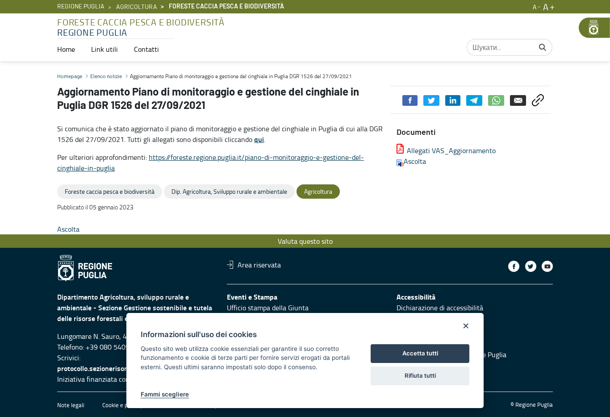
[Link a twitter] (530, 266)
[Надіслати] (542, 47)
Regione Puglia (80, 7)
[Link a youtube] (547, 266)
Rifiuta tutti (420, 375)
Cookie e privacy (122, 405)
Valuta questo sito (305, 241)
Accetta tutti (420, 353)
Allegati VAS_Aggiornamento (451, 150)
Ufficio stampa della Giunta (268, 308)
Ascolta (415, 161)
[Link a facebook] (513, 266)
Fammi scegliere (165, 394)
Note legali (70, 405)
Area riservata (259, 265)
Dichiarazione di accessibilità (440, 308)
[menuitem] (66, 49)
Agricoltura (136, 7)
